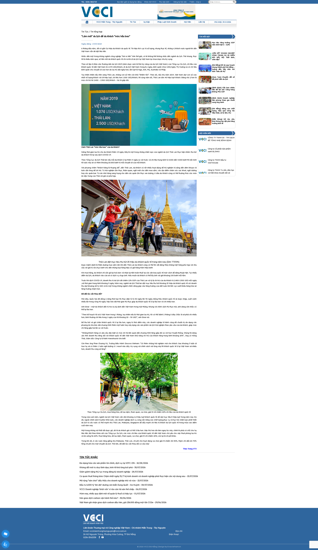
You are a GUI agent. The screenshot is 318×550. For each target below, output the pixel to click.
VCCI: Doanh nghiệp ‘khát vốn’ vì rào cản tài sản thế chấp (107, 489)
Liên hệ (202, 22)
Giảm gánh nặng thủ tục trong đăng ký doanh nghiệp (105, 471)
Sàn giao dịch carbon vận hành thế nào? (99, 498)
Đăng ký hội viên (180, 2)
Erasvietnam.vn (174, 547)
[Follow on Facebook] (99, 537)
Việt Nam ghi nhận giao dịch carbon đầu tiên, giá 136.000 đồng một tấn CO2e (116, 502)
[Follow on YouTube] (102, 537)
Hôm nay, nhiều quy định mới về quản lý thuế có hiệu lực (106, 493)
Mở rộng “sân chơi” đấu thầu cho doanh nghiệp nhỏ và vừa (108, 480)
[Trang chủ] (87, 22)
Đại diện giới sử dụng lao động (129, 2)
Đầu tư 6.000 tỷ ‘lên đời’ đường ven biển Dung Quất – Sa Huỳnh (109, 485)
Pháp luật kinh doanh (166, 22)
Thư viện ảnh (164, 2)
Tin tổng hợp (96, 31)
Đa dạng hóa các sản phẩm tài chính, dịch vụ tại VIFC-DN (107, 463)
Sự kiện (147, 22)
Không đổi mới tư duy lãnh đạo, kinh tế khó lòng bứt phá (106, 467)
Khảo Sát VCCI (150, 2)
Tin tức (133, 22)
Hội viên (187, 22)
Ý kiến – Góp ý (195, 2)
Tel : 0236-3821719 (89, 2)
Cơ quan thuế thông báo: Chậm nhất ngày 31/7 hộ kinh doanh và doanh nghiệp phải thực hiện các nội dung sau (132, 476)
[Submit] (234, 2)
